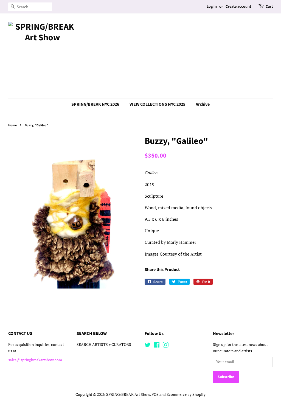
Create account (238, 6)
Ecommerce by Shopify (186, 394)
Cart (269, 6)
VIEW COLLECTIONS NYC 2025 (157, 104)
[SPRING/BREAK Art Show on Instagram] (165, 345)
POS (155, 394)
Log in (212, 6)
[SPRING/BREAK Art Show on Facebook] (156, 345)
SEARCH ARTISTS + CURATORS (104, 344)
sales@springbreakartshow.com (35, 359)
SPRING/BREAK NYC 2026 (95, 104)
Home (12, 125)
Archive (203, 104)
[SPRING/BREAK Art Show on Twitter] (148, 345)
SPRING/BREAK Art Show (128, 394)
